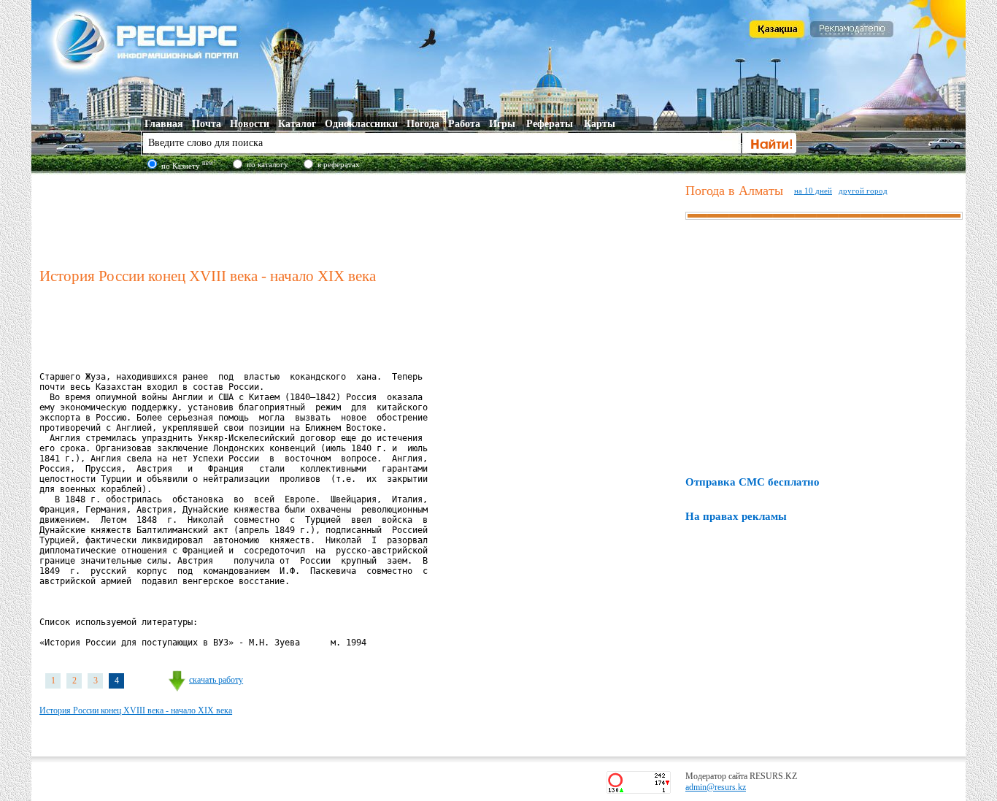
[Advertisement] (359, 218)
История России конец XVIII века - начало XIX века (135, 710)
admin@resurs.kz (715, 787)
